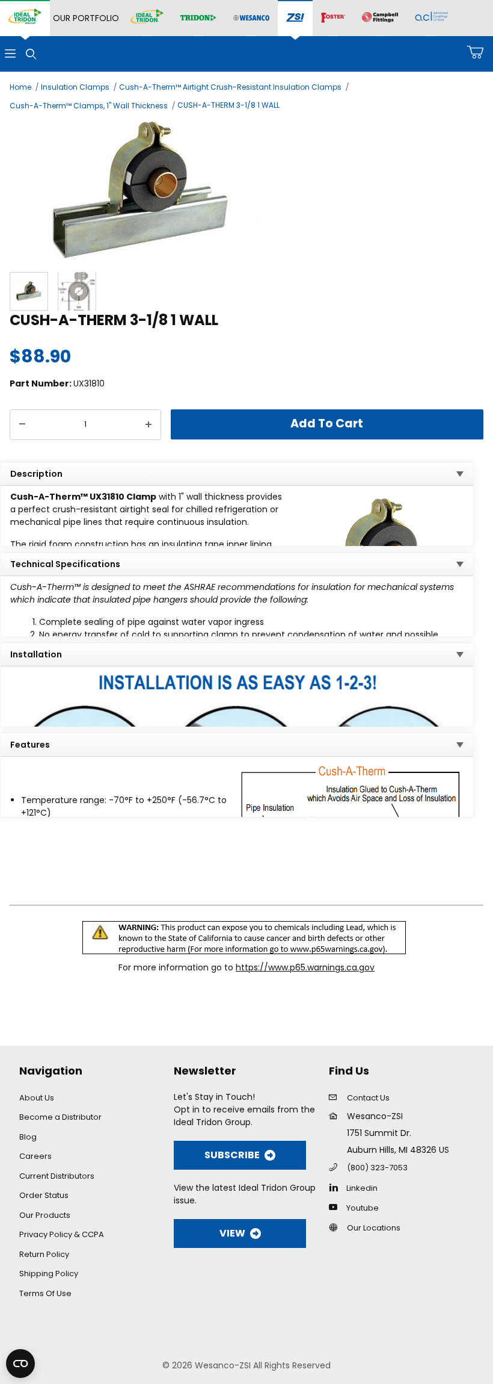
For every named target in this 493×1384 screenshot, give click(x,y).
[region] (246, 291)
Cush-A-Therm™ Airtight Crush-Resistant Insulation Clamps (230, 87)
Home (20, 87)
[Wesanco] (251, 18)
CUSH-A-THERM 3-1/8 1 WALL (228, 105)
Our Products (44, 1215)
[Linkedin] (336, 1187)
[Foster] (333, 18)
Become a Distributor (60, 1117)
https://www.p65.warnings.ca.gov (305, 967)
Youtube (362, 1208)
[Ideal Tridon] (147, 18)
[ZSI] (295, 18)
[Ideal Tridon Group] (24, 18)
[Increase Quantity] (148, 425)
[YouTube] (336, 1207)
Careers (35, 1156)
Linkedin (362, 1188)
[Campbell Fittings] (380, 18)
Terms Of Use (45, 1293)
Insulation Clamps (75, 87)
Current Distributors (56, 1176)
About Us (36, 1097)
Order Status (44, 1195)
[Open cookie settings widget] (20, 1363)
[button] (29, 291)
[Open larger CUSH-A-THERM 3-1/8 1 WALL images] (246, 190)
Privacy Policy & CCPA (61, 1234)
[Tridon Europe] (198, 18)
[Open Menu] (10, 54)
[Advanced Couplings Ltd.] (431, 18)
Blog (28, 1137)
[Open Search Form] (30, 54)
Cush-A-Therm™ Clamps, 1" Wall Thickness (89, 106)
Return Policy (44, 1254)
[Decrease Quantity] (22, 425)
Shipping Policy (48, 1273)
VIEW (232, 1233)
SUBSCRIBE (232, 1155)
